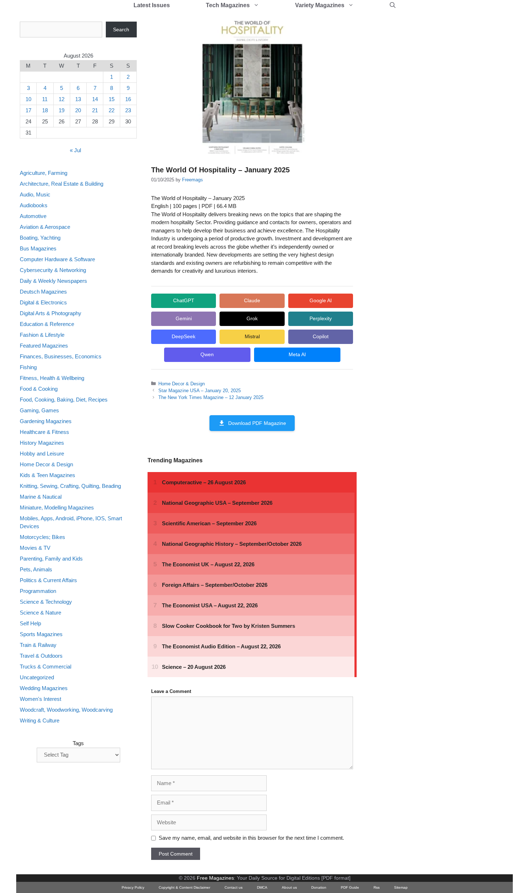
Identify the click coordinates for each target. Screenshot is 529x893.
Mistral (252, 336)
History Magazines (42, 443)
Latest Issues (152, 5)
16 (128, 99)
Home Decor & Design (181, 383)
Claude (252, 300)
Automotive (33, 216)
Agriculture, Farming (43, 173)
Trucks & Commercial (45, 667)
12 (61, 99)
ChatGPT (183, 300)
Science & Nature (40, 613)
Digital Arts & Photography (50, 313)
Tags (78, 743)
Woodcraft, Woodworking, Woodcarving (66, 710)
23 (128, 110)
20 (78, 110)
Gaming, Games (39, 410)
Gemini (184, 318)
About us (289, 887)
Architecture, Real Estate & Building (61, 184)
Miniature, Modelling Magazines (57, 507)
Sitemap (401, 887)
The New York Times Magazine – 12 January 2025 (210, 397)
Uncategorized (37, 678)
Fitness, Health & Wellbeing (52, 378)
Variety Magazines (319, 5)
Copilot (321, 336)
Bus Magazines (38, 248)
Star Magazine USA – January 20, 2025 (199, 390)
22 (111, 110)
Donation (318, 887)
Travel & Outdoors (41, 656)
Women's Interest (40, 699)
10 (28, 99)
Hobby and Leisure (42, 453)
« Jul (75, 151)
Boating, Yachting (40, 238)
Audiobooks (34, 205)
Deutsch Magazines (43, 292)
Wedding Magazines (44, 688)
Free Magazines (215, 878)
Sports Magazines (41, 634)
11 (45, 99)
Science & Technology (46, 602)
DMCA (262, 887)
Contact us (234, 887)
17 (28, 110)
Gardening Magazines (46, 421)
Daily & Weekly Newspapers (53, 281)
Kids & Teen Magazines (47, 475)
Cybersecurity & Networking (53, 270)
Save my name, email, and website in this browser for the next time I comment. (251, 838)
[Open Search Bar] (392, 5)
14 (95, 99)
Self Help (30, 624)
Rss (377, 887)
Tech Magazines (228, 5)
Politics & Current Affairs (48, 580)
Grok (252, 318)
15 (111, 99)
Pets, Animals (36, 570)
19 (61, 110)
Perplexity (320, 318)
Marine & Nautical (41, 497)
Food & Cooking (39, 389)
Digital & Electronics (43, 302)
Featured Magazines (44, 346)
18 (45, 110)
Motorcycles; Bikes (42, 537)
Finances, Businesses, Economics (60, 356)
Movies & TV (35, 548)
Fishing (28, 367)
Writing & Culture (39, 721)
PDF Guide (350, 887)
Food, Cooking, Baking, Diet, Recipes (64, 399)
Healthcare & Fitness (44, 432)
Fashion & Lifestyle (42, 335)
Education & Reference (47, 324)
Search (121, 29)
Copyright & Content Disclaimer (184, 887)
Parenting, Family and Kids (51, 559)
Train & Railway (38, 645)
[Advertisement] (421, 129)
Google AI (320, 300)
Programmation (38, 591)
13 (78, 99)
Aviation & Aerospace (45, 227)
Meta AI (297, 354)
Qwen (207, 354)
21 (95, 110)
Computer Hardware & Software (57, 259)
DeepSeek (183, 336)
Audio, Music (35, 194)
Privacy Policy (133, 887)
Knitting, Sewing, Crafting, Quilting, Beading (70, 486)
